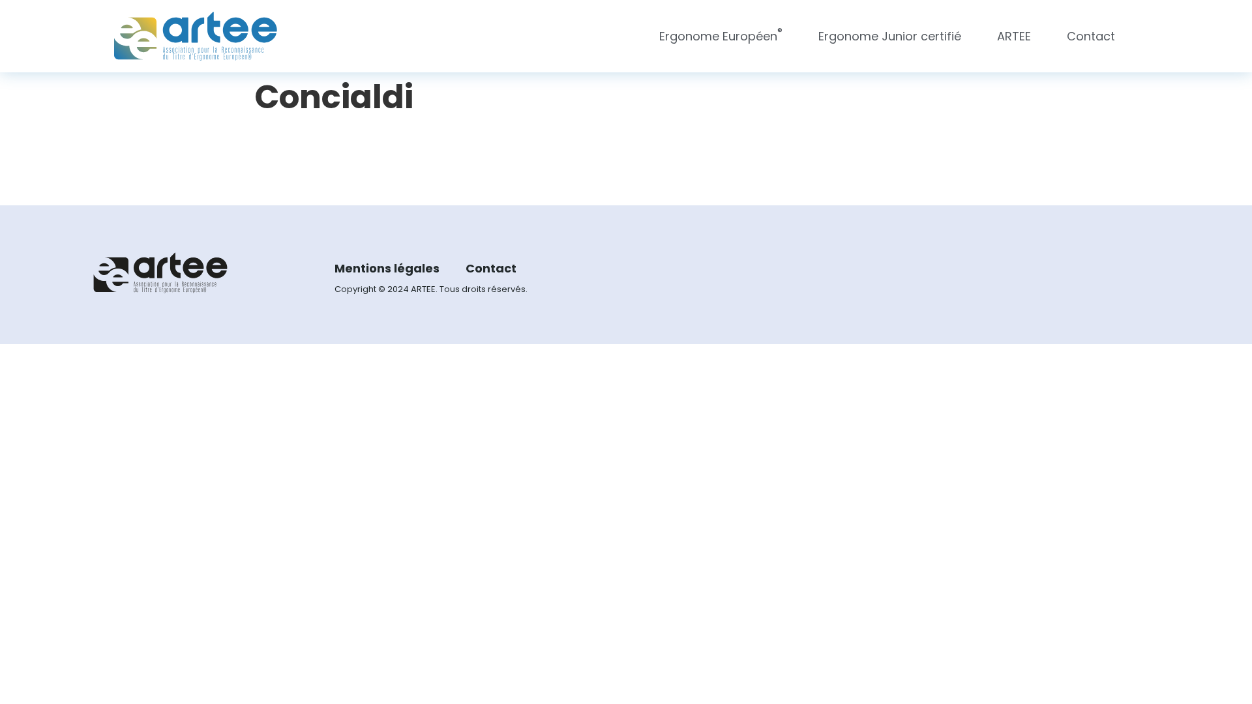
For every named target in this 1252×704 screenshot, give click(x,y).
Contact (1091, 36)
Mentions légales (387, 268)
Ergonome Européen (720, 34)
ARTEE (1014, 36)
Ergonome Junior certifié (889, 36)
